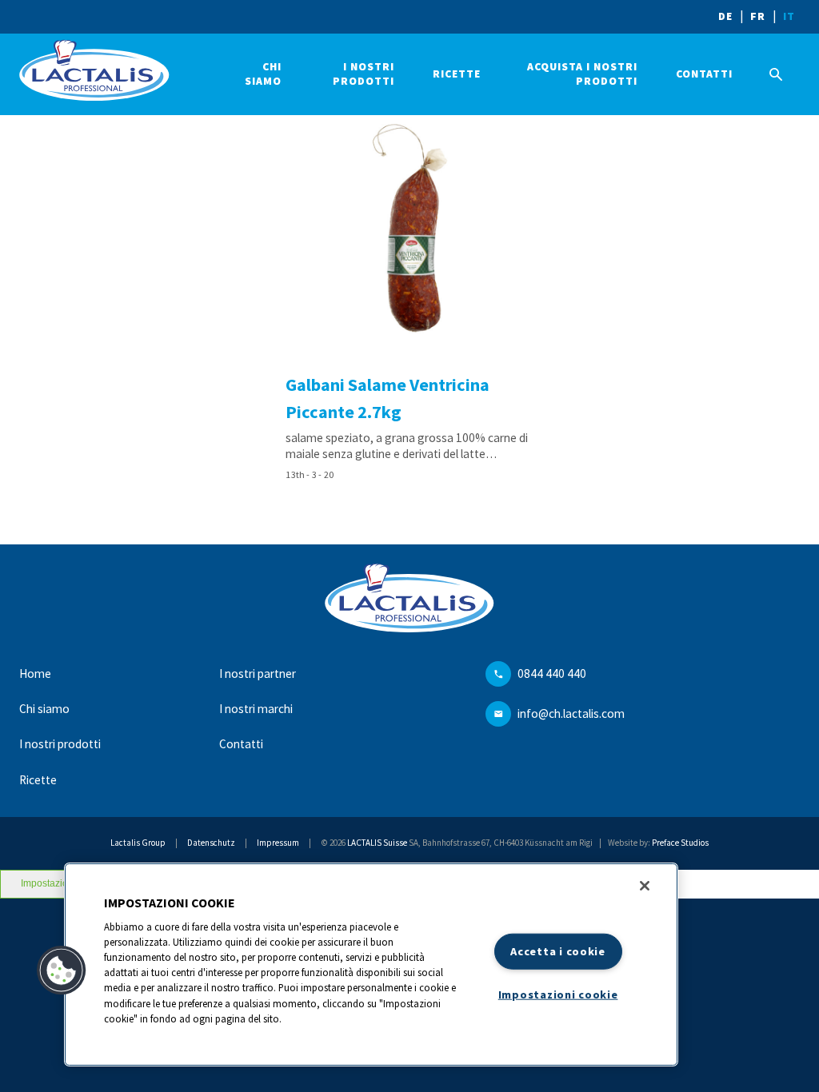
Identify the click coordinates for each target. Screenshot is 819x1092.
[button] (61, 970)
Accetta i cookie (557, 951)
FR (757, 16)
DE (725, 16)
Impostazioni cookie (558, 993)
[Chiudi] (644, 885)
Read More (409, 301)
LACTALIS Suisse (377, 842)
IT (789, 16)
